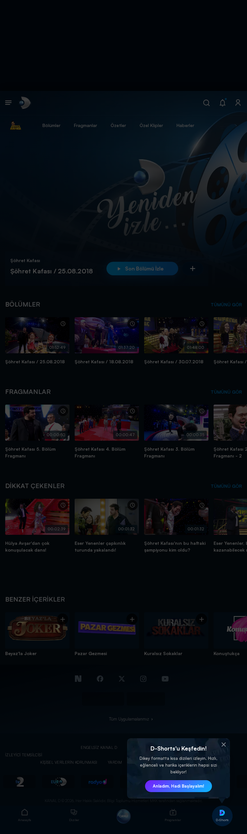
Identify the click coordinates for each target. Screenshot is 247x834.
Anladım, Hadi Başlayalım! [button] (178, 786)
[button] (223, 745)
